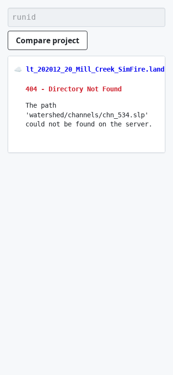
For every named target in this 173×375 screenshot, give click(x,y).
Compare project (47, 40)
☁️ (18, 69)
